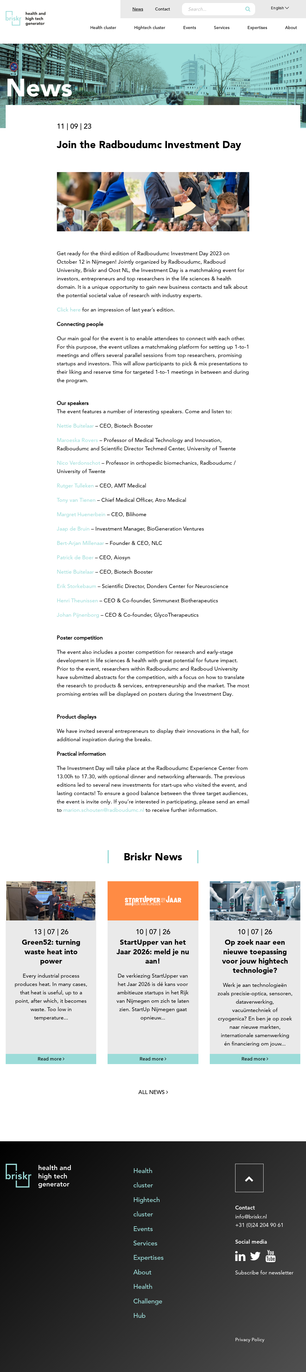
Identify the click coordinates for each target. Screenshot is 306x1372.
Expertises (257, 27)
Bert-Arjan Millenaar (80, 543)
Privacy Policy (249, 1339)
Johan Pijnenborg (78, 614)
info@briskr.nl (251, 1216)
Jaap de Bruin (73, 528)
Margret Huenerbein (81, 514)
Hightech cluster (149, 27)
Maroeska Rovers (77, 440)
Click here (69, 309)
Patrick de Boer (75, 557)
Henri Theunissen (77, 600)
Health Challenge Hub (147, 1301)
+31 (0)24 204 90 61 (259, 1224)
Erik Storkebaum (76, 586)
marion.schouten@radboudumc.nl (103, 809)
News (137, 9)
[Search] (248, 8)
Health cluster (103, 27)
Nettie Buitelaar (75, 425)
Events (189, 27)
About (291, 27)
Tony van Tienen (76, 499)
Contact (162, 9)
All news (152, 1092)
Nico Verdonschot (78, 462)
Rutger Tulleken (75, 485)
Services (222, 27)
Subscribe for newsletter (264, 1272)
